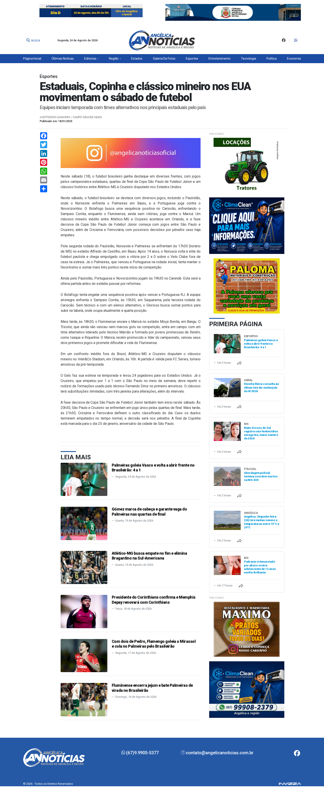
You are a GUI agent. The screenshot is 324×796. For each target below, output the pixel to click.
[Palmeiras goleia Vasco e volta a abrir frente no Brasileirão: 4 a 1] (84, 479)
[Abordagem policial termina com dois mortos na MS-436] (227, 476)
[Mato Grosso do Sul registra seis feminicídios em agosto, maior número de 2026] (227, 431)
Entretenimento (220, 58)
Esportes (192, 58)
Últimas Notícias (63, 58)
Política (271, 58)
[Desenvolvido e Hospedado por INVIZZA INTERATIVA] (290, 783)
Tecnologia (248, 58)
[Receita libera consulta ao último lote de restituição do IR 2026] (227, 387)
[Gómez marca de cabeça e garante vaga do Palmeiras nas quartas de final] (84, 523)
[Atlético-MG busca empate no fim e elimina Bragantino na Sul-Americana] (84, 567)
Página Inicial (32, 58)
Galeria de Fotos (164, 58)
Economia (294, 58)
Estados (136, 58)
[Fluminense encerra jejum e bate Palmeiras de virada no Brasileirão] (84, 699)
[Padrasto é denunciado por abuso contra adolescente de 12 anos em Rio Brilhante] (227, 565)
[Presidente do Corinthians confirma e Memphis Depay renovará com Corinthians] (84, 611)
